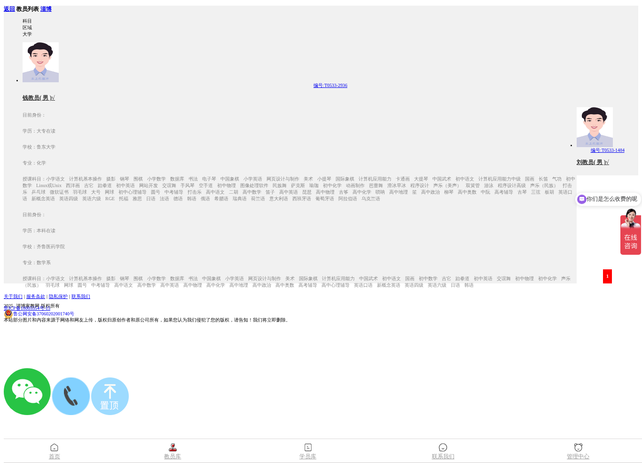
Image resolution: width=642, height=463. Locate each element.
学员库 (307, 456)
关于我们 (13, 296)
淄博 (46, 9)
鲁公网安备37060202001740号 (43, 313)
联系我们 (80, 296)
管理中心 (578, 456)
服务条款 (35, 296)
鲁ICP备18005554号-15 (27, 308)
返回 (9, 9)
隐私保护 (58, 296)
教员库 (172, 456)
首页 (54, 456)
